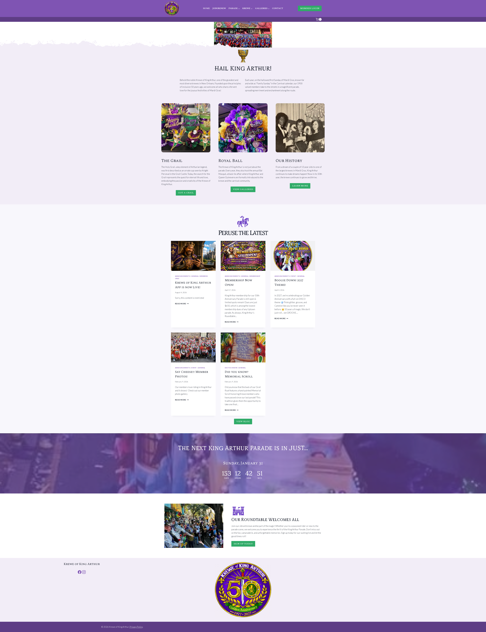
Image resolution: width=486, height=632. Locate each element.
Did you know (231, 368)
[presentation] (193, 256)
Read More (181, 304)
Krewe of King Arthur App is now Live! (193, 285)
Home (206, 8)
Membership (254, 276)
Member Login (309, 8)
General (195, 276)
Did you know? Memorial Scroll (239, 374)
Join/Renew (219, 8)
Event (293, 276)
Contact (277, 8)
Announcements (182, 276)
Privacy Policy (136, 627)
